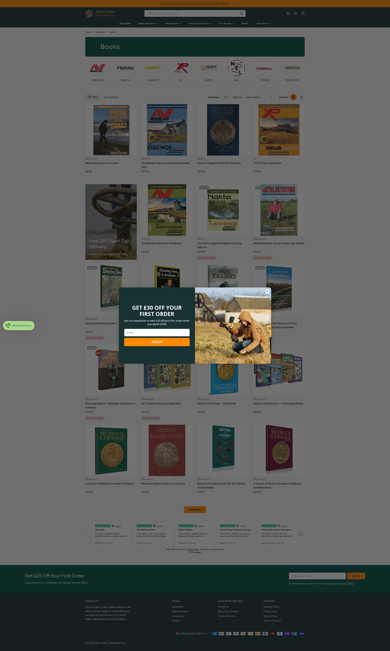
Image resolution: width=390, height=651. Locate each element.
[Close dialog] (267, 291)
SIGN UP (157, 342)
